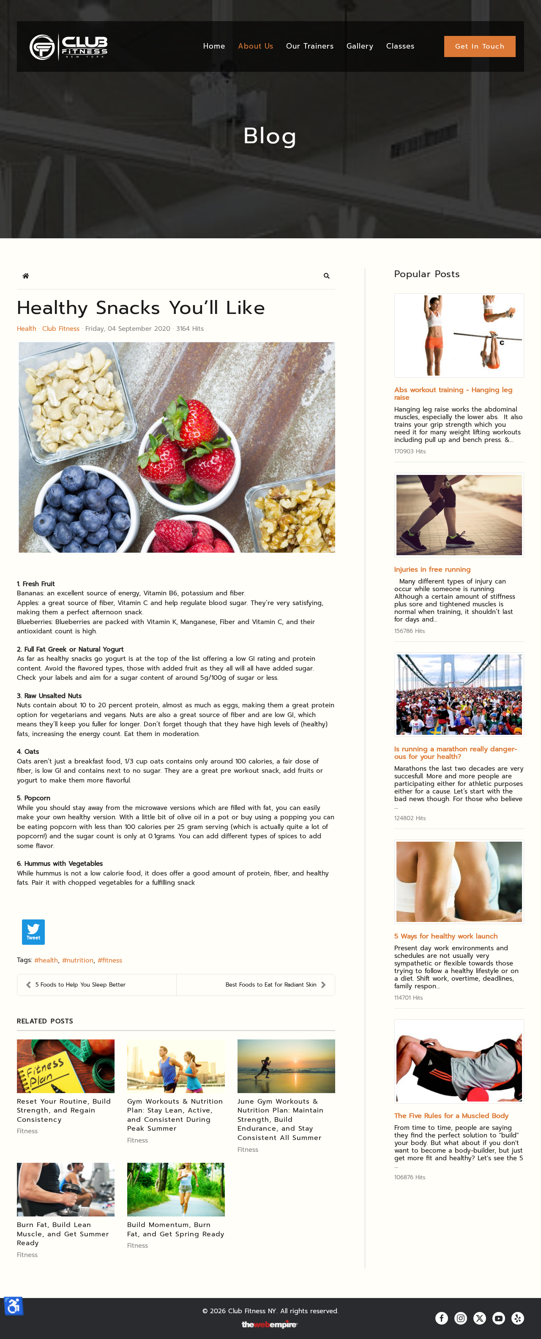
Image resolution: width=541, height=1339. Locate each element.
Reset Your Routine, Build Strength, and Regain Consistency (64, 1110)
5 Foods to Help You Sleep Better (81, 985)
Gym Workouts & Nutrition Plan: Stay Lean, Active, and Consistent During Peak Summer (175, 1115)
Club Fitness (60, 328)
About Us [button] (255, 46)
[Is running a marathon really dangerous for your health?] (459, 694)
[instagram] (460, 1318)
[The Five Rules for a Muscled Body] (459, 1061)
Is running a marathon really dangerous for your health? (455, 753)
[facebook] (441, 1318)
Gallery (360, 46)
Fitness (27, 1131)
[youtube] (498, 1318)
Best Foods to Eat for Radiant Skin (271, 985)
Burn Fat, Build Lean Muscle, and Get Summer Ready (63, 1234)
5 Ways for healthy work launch (446, 936)
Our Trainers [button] (310, 46)
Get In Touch (480, 46)
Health (26, 328)
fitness (112, 960)
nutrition (80, 960)
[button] (326, 276)
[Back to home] (68, 46)
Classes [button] (400, 46)
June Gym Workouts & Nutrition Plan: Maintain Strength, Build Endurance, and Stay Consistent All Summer (281, 1119)
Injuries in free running (432, 570)
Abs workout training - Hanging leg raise (453, 394)
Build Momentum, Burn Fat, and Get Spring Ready (175, 1229)
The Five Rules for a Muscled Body (451, 1116)
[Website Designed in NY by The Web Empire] (270, 1325)
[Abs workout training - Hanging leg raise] (459, 335)
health (48, 960)
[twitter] (479, 1318)
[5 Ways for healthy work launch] (459, 882)
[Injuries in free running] (459, 515)
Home (214, 46)
